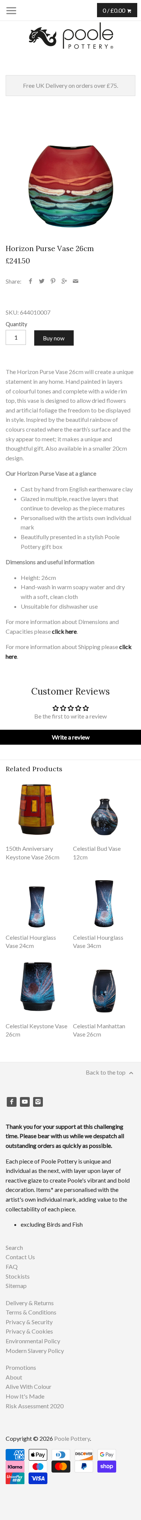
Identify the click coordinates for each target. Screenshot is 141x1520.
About (14, 1377)
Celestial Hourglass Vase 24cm (31, 941)
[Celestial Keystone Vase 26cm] (37, 986)
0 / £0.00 (114, 10)
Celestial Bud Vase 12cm (97, 852)
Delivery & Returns (30, 1302)
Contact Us (20, 1256)
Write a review (70, 737)
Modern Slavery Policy (35, 1350)
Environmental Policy (33, 1340)
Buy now (54, 338)
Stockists (18, 1276)
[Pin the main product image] (53, 281)
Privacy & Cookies (29, 1331)
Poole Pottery (72, 1438)
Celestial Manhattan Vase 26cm (99, 1030)
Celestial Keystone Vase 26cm (36, 1030)
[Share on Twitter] (42, 281)
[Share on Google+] (64, 281)
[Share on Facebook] (31, 281)
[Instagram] (38, 1102)
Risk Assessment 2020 (35, 1405)
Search (14, 1247)
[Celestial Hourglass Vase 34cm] (104, 897)
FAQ (12, 1266)
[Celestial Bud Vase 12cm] (104, 809)
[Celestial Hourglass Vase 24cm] (37, 897)
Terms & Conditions (31, 1312)
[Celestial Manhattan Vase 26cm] (104, 986)
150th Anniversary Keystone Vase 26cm (32, 852)
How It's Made (25, 1396)
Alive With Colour (29, 1386)
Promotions (21, 1367)
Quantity (16, 324)
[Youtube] (25, 1102)
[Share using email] (76, 281)
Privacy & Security (29, 1321)
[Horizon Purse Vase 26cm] (70, 172)
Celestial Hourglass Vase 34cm (98, 941)
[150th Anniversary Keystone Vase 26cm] (37, 809)
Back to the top (106, 1072)
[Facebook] (12, 1102)
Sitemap (16, 1285)
